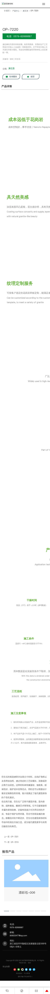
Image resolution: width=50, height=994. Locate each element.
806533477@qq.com (18, 935)
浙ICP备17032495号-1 (25, 976)
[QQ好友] (26, 969)
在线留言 (13, 76)
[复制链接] (34, 969)
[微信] (18, 969)
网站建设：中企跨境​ (23, 973)
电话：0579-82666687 (19, 36)
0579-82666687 (16, 927)
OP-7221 (14, 836)
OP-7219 (14, 842)
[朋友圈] (22, 969)
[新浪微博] (14, 969)
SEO (29, 963)
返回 (32, 76)
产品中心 (15, 11)
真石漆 (25, 11)
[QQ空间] (30, 969)
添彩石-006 (27, 892)
